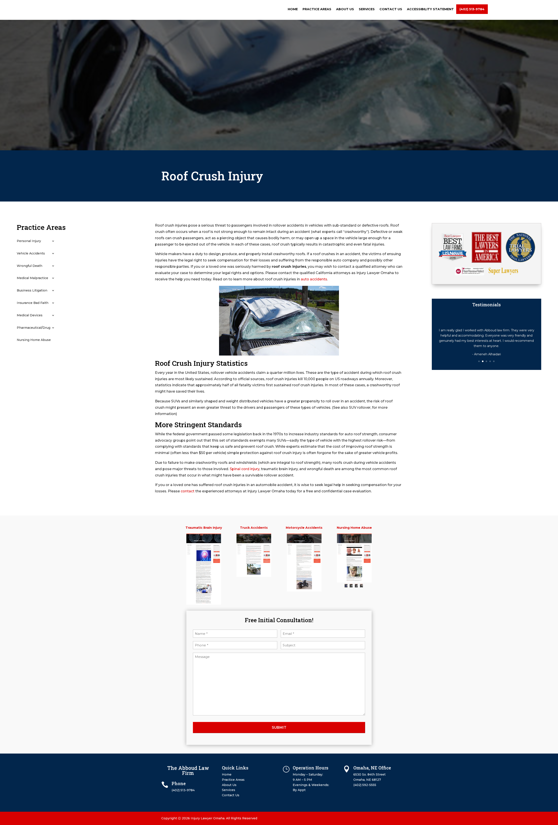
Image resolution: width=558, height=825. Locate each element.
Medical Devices (30, 315)
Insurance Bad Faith (32, 303)
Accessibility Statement (430, 9)
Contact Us (390, 9)
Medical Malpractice (32, 278)
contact (187, 491)
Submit (279, 727)
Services (367, 9)
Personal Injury (29, 241)
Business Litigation (32, 290)
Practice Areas (317, 9)
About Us (345, 9)
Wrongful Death (29, 266)
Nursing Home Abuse (34, 340)
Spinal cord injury (244, 469)
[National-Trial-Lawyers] (520, 261)
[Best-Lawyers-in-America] (486, 262)
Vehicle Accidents (31, 253)
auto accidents (314, 279)
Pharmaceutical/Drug (33, 328)
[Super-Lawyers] (503, 274)
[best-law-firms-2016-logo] (452, 260)
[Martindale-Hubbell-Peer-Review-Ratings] (469, 274)
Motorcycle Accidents (304, 528)
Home (293, 9)
